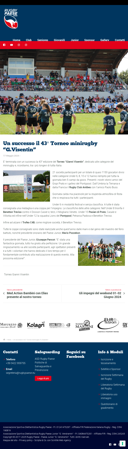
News (9, 340)
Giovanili (59, 40)
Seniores (42, 40)
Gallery (104, 40)
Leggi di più (43, 378)
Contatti (120, 40)
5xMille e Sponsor (111, 369)
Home (16, 40)
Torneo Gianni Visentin (16, 274)
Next (123, 325)
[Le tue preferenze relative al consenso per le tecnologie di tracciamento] (123, 444)
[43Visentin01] (64, 91)
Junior (75, 40)
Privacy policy (25, 440)
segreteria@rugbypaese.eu (20, 373)
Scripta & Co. (40, 440)
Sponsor (89, 40)
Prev (4, 325)
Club (29, 40)
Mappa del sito (10, 440)
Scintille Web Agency (61, 440)
